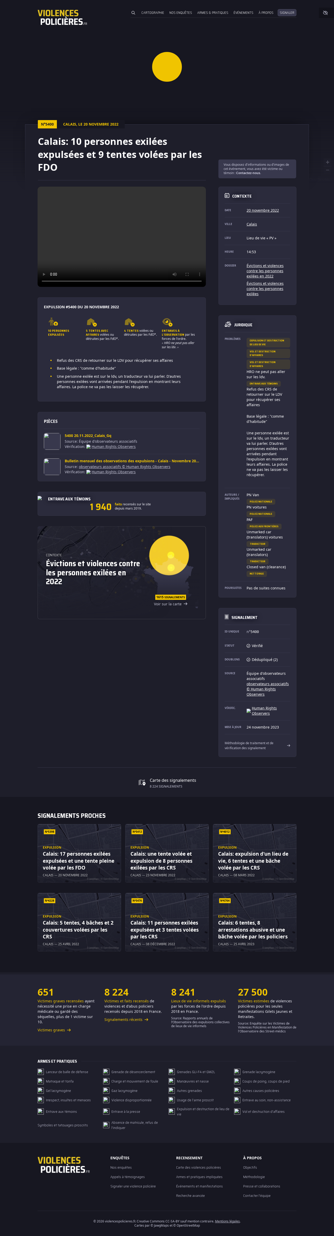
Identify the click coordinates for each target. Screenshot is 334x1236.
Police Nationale (261, 502)
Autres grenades (189, 1090)
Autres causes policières (260, 1090)
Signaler (287, 12)
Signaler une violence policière (133, 1186)
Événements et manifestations (199, 1186)
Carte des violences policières (198, 1167)
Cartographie (152, 12)
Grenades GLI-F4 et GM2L (196, 1072)
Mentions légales (227, 1221)
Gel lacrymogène (58, 1090)
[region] (122, 237)
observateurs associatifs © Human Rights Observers (124, 466)
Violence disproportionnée (131, 1100)
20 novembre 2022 (263, 210)
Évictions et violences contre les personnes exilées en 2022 (265, 271)
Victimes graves (52, 1029)
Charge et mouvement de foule (134, 1081)
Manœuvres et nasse (193, 1081)
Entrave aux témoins (264, 384)
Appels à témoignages (127, 1177)
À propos (266, 12)
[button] (167, 66)
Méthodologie (254, 1177)
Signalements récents (124, 1019)
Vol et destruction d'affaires (263, 353)
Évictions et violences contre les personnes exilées (265, 288)
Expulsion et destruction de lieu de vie (267, 342)
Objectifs (250, 1167)
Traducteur (257, 544)
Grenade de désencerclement (133, 1072)
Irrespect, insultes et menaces (68, 1100)
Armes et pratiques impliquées (199, 1177)
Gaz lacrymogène (124, 1090)
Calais (252, 224)
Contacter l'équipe (257, 1195)
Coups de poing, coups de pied (266, 1081)
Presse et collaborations (261, 1186)
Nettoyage (257, 574)
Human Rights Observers (114, 446)
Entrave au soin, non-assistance (266, 1100)
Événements (243, 12)
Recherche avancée (190, 1195)
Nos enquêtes (180, 12)
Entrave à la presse (125, 1111)
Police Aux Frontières (264, 526)
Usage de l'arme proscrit (195, 1100)
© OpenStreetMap (319, 179)
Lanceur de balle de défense (67, 1072)
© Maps (160, 1225)
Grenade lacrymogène (258, 1072)
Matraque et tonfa (60, 1081)
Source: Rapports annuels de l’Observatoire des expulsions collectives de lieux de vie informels (200, 1022)
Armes (212, 12)
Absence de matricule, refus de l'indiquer (134, 1125)
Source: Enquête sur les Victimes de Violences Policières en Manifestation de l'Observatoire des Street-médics (267, 1027)
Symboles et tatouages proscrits (63, 1125)
